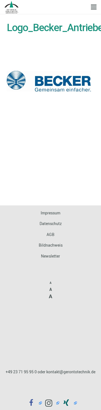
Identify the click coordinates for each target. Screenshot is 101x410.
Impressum (50, 213)
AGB (50, 234)
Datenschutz (51, 223)
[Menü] (93, 7)
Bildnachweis (51, 245)
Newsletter (50, 256)
